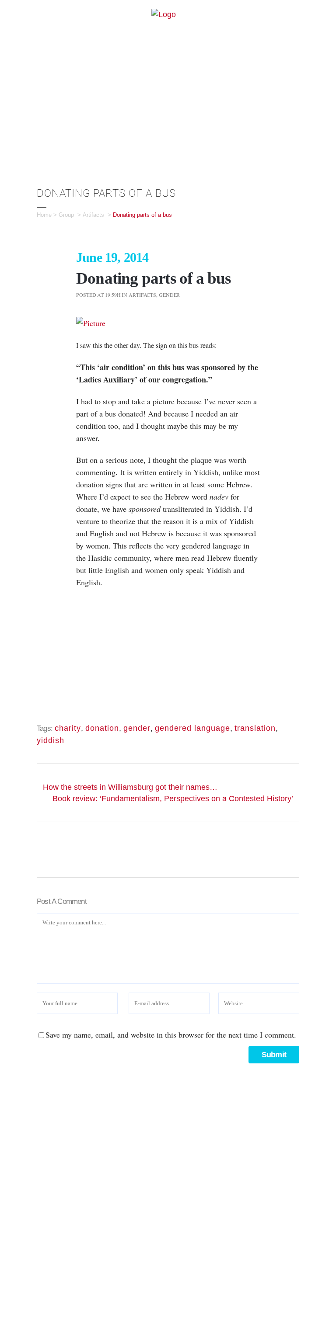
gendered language (192, 728)
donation (102, 728)
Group (66, 215)
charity (68, 728)
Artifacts (93, 215)
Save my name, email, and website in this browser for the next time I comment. (171, 1034)
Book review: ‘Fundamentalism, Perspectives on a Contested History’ (172, 798)
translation (255, 728)
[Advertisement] (168, 110)
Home (44, 215)
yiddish (50, 740)
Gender (169, 294)
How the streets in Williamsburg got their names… (130, 787)
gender (136, 728)
